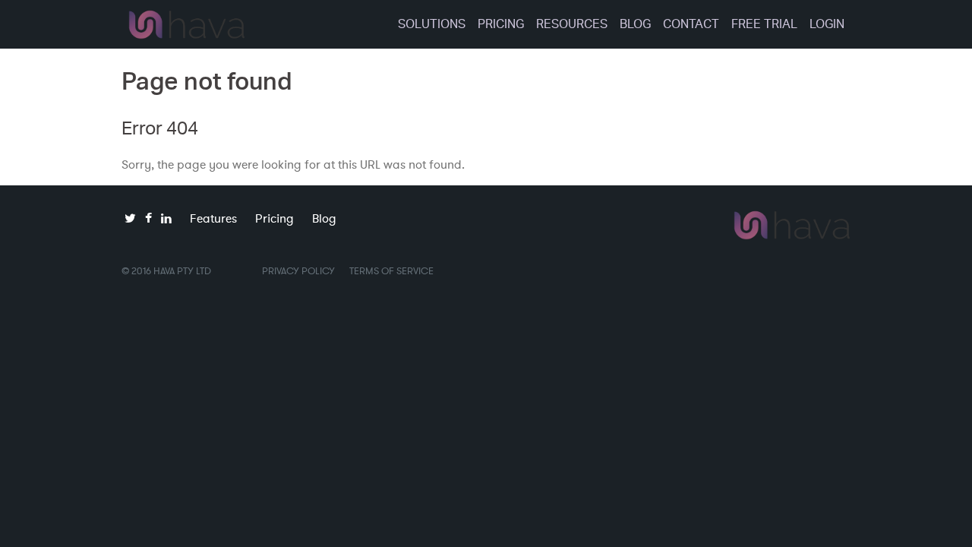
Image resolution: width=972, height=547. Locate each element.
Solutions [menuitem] (431, 24)
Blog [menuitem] (635, 24)
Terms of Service (391, 270)
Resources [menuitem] (572, 24)
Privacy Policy (298, 270)
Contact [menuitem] (691, 24)
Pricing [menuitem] (501, 24)
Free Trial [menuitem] (764, 24)
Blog (324, 218)
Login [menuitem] (826, 24)
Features (213, 218)
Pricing (274, 218)
